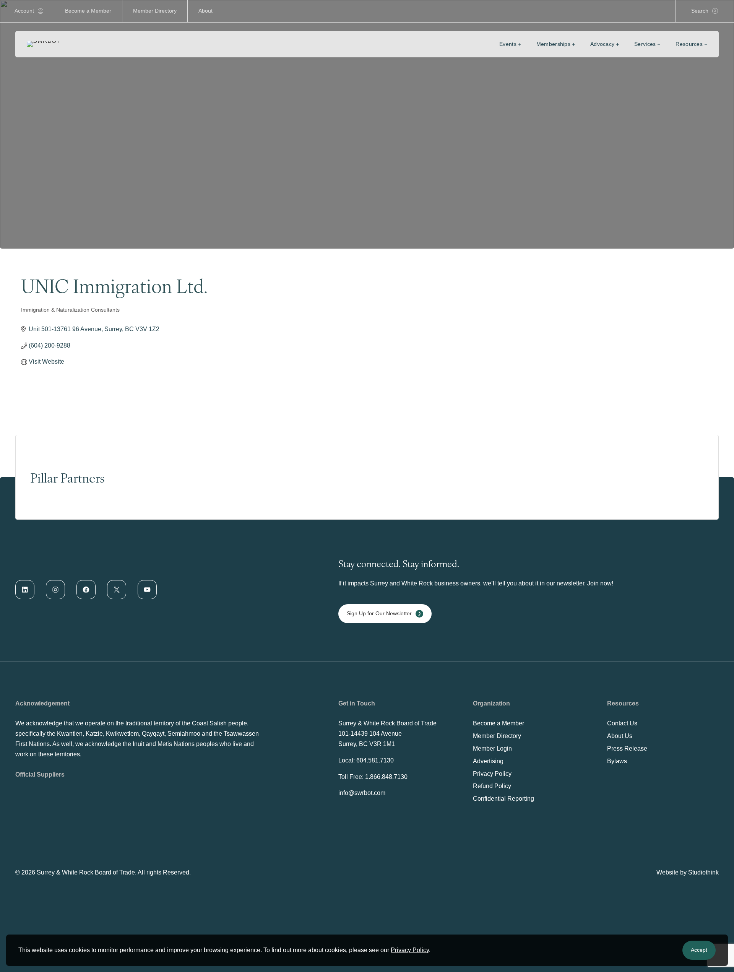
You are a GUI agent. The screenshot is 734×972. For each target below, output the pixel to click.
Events (507, 44)
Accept (699, 950)
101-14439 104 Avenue (370, 733)
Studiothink (703, 872)
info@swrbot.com (361, 793)
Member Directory (155, 11)
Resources (689, 44)
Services (645, 44)
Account (24, 11)
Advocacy (602, 44)
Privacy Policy (410, 950)
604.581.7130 (375, 760)
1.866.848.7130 (386, 777)
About (205, 11)
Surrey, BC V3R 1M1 (366, 744)
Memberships (553, 44)
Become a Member (88, 11)
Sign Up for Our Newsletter (379, 613)
